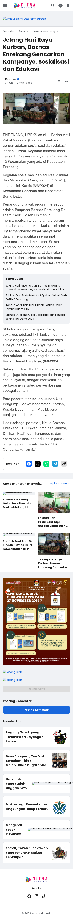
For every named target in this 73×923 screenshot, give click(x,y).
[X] (38, 464)
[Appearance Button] (60, 5)
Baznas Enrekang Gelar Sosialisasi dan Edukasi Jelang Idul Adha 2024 (35, 317)
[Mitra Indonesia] (24, 5)
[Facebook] (29, 464)
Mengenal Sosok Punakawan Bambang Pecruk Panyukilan (15, 829)
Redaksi (36, 888)
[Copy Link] (64, 464)
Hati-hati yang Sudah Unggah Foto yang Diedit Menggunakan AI (18, 783)
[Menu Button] (5, 5)
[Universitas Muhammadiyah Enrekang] (24, 19)
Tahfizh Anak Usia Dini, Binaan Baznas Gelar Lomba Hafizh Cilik (34, 307)
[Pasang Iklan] (36, 664)
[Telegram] (55, 464)
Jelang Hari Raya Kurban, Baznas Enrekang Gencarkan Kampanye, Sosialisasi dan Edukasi (35, 287)
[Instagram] (36, 896)
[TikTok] (44, 896)
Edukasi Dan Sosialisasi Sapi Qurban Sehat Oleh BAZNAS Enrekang (36, 297)
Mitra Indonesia (41, 913)
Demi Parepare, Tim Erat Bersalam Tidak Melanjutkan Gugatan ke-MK (27, 760)
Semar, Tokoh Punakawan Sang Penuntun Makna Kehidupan (27, 852)
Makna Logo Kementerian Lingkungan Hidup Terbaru (27, 806)
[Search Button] (53, 5)
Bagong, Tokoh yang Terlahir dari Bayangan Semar (24, 737)
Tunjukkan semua (58, 483)
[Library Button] (68, 5)
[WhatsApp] (46, 464)
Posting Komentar (36, 710)
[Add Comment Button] (66, 80)
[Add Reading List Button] (59, 80)
